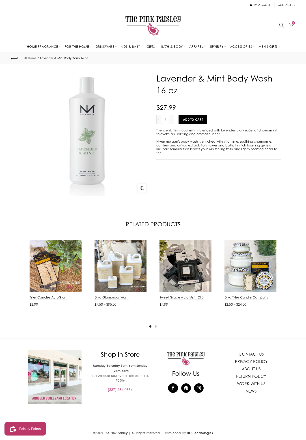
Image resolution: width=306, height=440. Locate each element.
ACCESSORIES (241, 46)
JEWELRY (216, 46)
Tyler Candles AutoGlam (48, 297)
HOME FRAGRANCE (42, 46)
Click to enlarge (142, 188)
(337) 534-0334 (120, 389)
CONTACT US (251, 354)
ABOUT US (251, 369)
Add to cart (193, 119)
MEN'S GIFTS (268, 46)
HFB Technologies (200, 433)
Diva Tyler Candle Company (246, 297)
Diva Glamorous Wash (112, 297)
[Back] (14, 58)
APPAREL (196, 46)
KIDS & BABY (130, 46)
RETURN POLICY (251, 376)
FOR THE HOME (77, 46)
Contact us (286, 4)
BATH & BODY (172, 46)
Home (32, 58)
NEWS (251, 391)
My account (263, 4)
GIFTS (151, 46)
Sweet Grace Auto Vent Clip (181, 297)
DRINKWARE (105, 46)
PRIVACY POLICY (251, 361)
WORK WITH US (251, 383)
